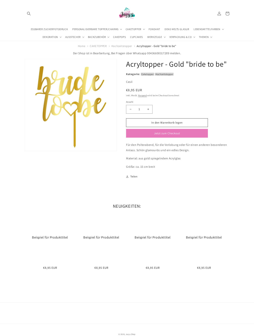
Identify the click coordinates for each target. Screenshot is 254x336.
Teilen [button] (134, 176)
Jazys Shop (131, 334)
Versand (142, 95)
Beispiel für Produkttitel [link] (50, 237)
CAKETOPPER (98, 46)
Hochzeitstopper (121, 46)
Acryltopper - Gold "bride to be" (156, 46)
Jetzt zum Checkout (167, 133)
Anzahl (129, 101)
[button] (29, 13)
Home (81, 46)
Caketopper (147, 74)
